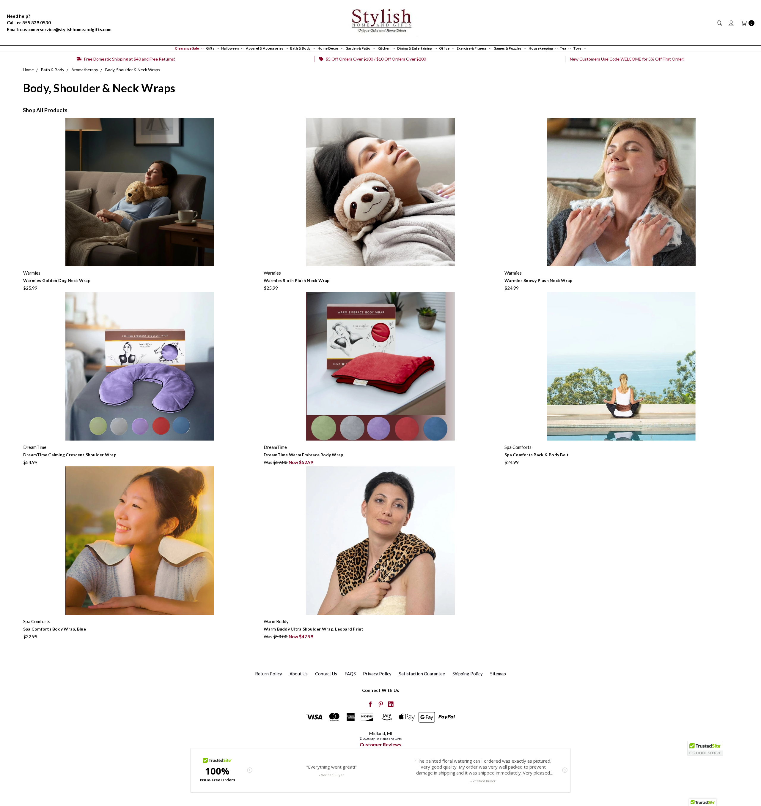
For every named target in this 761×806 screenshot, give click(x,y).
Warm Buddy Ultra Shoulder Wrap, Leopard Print (313, 628)
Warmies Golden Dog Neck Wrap (56, 280)
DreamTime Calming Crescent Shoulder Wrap (69, 454)
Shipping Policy (467, 673)
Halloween (230, 48)
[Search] (718, 23)
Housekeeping (541, 48)
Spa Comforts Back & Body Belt (536, 454)
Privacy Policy (377, 673)
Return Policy (268, 673)
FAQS (350, 673)
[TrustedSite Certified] (705, 748)
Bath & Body (300, 48)
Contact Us (326, 673)
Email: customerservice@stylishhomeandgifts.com (59, 29)
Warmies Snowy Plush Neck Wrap (538, 280)
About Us (299, 673)
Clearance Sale (187, 48)
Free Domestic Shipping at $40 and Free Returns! (129, 58)
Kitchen (384, 48)
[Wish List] (253, 149)
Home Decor (328, 48)
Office (444, 48)
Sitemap (498, 673)
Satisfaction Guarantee (422, 673)
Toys (577, 48)
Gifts (210, 48)
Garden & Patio (358, 48)
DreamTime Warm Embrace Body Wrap (303, 454)
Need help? (18, 16)
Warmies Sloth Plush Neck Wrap (296, 280)
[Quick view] (253, 121)
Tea (563, 48)
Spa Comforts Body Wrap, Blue (54, 628)
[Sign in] (730, 23)
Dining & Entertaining (415, 48)
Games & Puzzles (507, 48)
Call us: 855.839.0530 (29, 22)
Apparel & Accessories (265, 48)
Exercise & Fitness (472, 48)
